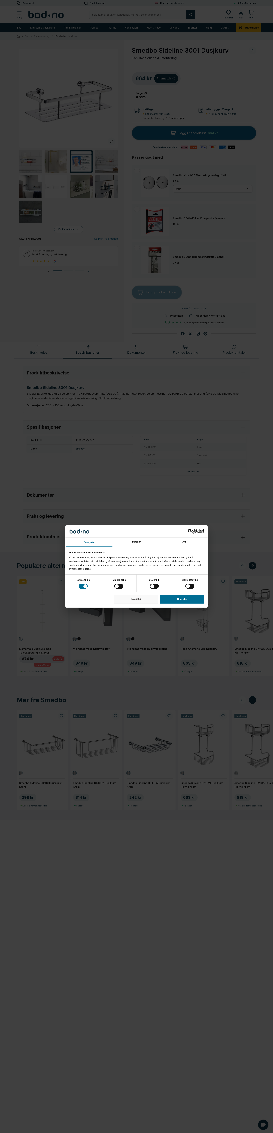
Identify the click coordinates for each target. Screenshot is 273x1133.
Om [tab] (184, 541)
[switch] (118, 586)
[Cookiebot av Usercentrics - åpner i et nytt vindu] (190, 531)
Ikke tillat (136, 599)
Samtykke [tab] (89, 542)
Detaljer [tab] (136, 541)
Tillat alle (182, 599)
